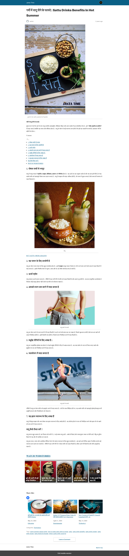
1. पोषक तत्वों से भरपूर (34, 142)
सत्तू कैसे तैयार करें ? (33, 161)
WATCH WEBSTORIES (35, 163)
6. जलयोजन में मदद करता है (35, 155)
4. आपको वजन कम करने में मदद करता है (39, 150)
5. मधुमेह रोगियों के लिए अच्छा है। (37, 153)
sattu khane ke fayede (41, 533)
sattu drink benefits (79, 531)
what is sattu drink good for (57, 533)
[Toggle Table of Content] (27, 140)
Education (31, 523)
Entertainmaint (57, 523)
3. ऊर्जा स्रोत (31, 147)
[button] (27, 497)
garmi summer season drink (38, 531)
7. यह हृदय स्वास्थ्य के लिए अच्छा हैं (37, 158)
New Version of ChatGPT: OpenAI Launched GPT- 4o (89, 516)
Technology (82, 523)
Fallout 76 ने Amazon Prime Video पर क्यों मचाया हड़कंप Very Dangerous (64, 516)
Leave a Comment (64, 539)
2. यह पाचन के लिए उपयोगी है (36, 145)
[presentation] (28, 471)
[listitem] (32, 471)
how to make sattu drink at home (58, 531)
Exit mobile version (64, 553)
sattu (70, 531)
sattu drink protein (91, 531)
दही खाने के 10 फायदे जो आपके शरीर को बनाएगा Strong (39, 516)
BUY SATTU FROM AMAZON (36, 256)
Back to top (99, 547)
